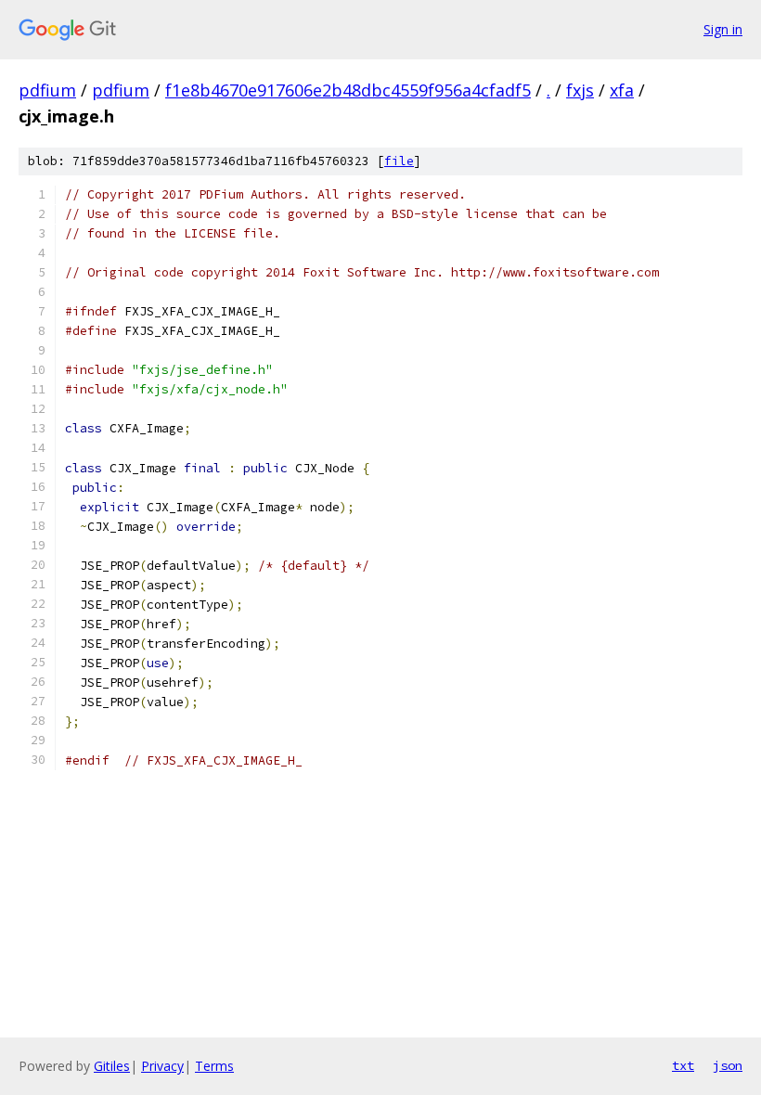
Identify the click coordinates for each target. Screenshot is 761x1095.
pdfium (47, 90)
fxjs (580, 90)
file (399, 161)
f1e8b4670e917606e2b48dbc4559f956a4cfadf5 (348, 90)
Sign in (722, 29)
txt (683, 1065)
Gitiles (112, 1066)
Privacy (162, 1066)
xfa (622, 90)
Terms (214, 1066)
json (727, 1065)
